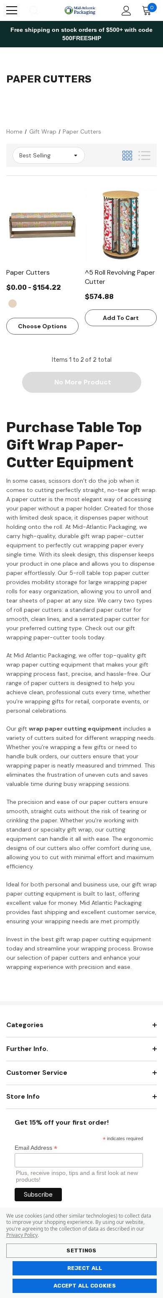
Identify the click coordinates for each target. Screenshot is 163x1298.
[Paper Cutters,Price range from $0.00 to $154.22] (42, 224)
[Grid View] (127, 155)
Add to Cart (121, 318)
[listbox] (49, 155)
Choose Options (42, 326)
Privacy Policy (22, 1235)
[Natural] (12, 303)
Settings (81, 1250)
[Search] (33, 10)
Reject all (84, 1268)
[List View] (144, 155)
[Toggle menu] (11, 10)
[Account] (124, 10)
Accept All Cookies (84, 1286)
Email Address (36, 1148)
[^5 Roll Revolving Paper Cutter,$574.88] (121, 224)
